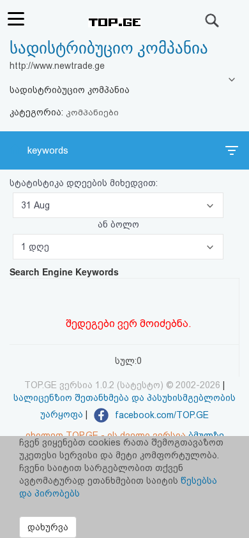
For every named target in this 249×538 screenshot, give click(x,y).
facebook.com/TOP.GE (160, 415)
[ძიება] (212, 20)
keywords (47, 150)
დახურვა (47, 527)
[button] (118, 205)
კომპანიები (92, 112)
